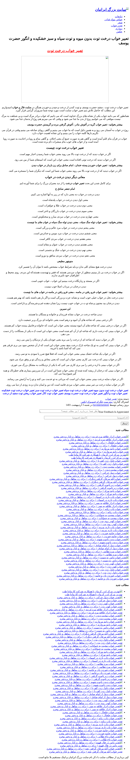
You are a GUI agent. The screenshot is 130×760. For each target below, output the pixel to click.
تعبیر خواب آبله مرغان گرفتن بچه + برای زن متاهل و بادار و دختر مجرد (85, 751)
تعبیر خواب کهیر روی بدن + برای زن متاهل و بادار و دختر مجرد (96, 524)
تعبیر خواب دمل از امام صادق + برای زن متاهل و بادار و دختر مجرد (94, 548)
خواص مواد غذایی (113, 19)
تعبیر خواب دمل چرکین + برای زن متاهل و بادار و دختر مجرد (97, 476)
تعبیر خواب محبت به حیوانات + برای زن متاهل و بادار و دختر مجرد (94, 518)
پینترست (108, 402)
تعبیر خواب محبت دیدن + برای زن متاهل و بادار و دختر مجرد (97, 469)
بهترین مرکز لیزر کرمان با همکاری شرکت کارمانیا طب (100, 457)
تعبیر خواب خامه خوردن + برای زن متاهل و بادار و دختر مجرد (97, 536)
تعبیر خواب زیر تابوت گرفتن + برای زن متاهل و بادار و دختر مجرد (95, 488)
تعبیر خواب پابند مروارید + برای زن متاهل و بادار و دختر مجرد (97, 451)
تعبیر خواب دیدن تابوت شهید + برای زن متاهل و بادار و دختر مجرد (95, 542)
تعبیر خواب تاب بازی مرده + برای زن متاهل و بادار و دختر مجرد (96, 530)
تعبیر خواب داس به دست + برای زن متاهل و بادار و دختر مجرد (96, 560)
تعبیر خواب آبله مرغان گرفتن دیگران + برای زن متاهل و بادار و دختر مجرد (90, 482)
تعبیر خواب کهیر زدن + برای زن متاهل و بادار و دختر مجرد (98, 566)
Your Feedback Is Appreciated (113, 412)
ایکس (84, 402)
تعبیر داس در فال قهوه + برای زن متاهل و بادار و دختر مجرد (91, 745)
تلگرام (99, 402)
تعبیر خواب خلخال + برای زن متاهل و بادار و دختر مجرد (100, 445)
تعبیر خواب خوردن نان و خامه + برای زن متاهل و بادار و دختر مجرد (94, 578)
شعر (120, 22)
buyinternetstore (101, 405)
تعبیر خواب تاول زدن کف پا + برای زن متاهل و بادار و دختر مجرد (95, 463)
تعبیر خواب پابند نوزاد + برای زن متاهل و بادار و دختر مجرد (98, 494)
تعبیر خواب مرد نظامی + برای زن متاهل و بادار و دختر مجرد (97, 554)
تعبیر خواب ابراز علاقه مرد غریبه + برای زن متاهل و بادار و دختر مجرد (92, 439)
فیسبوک (91, 402)
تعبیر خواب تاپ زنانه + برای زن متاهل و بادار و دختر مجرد (99, 512)
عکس (119, 31)
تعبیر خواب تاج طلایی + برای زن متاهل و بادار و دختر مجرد (92, 739)
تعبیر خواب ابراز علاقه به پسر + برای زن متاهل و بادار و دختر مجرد (94, 506)
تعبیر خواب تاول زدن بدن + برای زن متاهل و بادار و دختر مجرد (96, 572)
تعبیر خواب (116, 25)
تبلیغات (118, 16)
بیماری (118, 28)
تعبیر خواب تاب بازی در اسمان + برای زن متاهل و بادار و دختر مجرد (93, 500)
